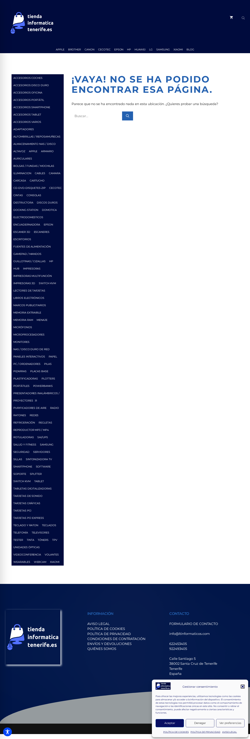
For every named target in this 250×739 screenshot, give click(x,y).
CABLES (40, 173)
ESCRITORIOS (22, 239)
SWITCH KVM (47, 283)
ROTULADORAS (23, 437)
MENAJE (42, 320)
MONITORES (21, 342)
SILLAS (17, 459)
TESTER (18, 540)
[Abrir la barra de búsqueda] (243, 17)
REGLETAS (45, 422)
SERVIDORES (41, 452)
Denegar (200, 723)
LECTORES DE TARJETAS (29, 290)
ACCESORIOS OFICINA (27, 92)
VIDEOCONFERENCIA (27, 554)
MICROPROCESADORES (28, 334)
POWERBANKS (43, 386)
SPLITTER (36, 474)
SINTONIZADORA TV (39, 459)
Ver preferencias (230, 723)
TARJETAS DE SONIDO (27, 496)
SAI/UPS (42, 437)
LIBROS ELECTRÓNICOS (28, 298)
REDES (34, 415)
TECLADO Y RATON (25, 525)
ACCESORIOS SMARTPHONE (31, 107)
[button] (243, 686)
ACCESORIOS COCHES (27, 78)
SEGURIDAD (21, 452)
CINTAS (18, 195)
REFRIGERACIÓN (24, 422)
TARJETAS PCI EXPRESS (28, 518)
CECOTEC (104, 49)
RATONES (19, 415)
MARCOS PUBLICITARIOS (29, 305)
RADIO (54, 408)
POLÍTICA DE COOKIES (176, 732)
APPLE (60, 49)
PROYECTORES (23, 400)
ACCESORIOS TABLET (27, 114)
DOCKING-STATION (25, 210)
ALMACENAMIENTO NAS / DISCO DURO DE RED (34, 145)
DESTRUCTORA (23, 202)
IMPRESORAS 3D (24, 283)
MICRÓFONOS (22, 327)
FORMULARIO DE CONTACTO (193, 624)
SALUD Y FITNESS (24, 444)
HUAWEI (140, 49)
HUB (16, 268)
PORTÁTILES (21, 386)
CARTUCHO (37, 180)
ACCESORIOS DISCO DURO (31, 85)
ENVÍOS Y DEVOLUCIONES (109, 644)
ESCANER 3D (21, 232)
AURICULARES (22, 158)
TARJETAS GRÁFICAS (26, 503)
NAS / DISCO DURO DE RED (31, 349)
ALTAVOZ (19, 151)
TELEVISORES (40, 532)
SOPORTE (19, 474)
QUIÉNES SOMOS (101, 649)
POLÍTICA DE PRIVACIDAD (205, 732)
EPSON (119, 49)
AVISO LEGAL (229, 732)
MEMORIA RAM (23, 320)
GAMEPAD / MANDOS (27, 254)
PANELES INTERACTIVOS (29, 356)
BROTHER (74, 49)
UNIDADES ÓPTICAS (26, 547)
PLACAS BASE (39, 371)
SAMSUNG (163, 49)
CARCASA (19, 180)
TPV (54, 540)
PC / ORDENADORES (26, 364)
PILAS (48, 364)
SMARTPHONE (22, 466)
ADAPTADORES (23, 129)
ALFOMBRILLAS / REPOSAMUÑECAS (36, 136)
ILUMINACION (22, 173)
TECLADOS (49, 525)
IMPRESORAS (32, 268)
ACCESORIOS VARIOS (27, 122)
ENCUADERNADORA (26, 224)
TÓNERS (43, 540)
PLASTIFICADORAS (25, 378)
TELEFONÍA (20, 532)
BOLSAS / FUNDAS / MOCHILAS (33, 166)
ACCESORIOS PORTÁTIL (28, 100)
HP (129, 49)
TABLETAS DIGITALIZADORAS (32, 488)
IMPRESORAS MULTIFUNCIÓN (32, 276)
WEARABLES (21, 562)
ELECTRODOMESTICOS (28, 217)
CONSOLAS (34, 195)
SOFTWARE (43, 466)
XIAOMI (178, 49)
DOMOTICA (49, 210)
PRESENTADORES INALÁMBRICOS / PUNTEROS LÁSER (36, 394)
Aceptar (169, 723)
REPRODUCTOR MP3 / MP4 (31, 430)
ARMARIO (47, 151)
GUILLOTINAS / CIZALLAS (29, 261)
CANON (89, 49)
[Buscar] (127, 115)
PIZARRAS (20, 371)
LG (151, 49)
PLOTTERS (48, 378)
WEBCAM (40, 562)
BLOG (190, 49)
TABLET (39, 481)
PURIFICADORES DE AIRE (29, 408)
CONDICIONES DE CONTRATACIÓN (116, 639)
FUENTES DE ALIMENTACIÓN (32, 246)
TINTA (30, 540)
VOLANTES (52, 554)
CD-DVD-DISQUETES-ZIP (29, 188)
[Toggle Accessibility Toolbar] (7, 732)
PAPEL (53, 356)
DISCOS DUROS (47, 202)
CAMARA (54, 173)
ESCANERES (42, 232)
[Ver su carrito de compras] (231, 17)
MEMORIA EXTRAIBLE (27, 312)
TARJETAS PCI (22, 510)
